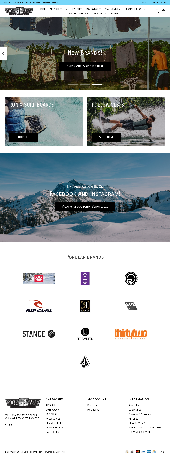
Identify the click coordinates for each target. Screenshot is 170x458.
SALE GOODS (99, 13)
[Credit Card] (154, 451)
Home (42, 8)
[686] (39, 278)
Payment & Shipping (140, 414)
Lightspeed (61, 452)
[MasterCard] (138, 451)
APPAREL (50, 405)
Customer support (139, 432)
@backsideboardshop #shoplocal (85, 206)
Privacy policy (137, 423)
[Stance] (39, 334)
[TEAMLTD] (85, 334)
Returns (133, 418)
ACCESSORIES (53, 418)
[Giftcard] (132, 451)
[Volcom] (85, 361)
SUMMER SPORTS (55, 423)
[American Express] (149, 451)
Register (92, 405)
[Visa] (143, 451)
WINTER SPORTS (54, 427)
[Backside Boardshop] (19, 11)
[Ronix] (85, 306)
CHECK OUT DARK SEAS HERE (85, 66)
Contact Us (135, 409)
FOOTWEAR (51, 414)
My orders (93, 409)
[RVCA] (131, 306)
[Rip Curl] (39, 306)
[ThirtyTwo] (131, 334)
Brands (114, 13)
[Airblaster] (85, 278)
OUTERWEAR (52, 409)
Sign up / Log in (158, 3)
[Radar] (131, 278)
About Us (134, 405)
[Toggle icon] (157, 11)
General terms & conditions (145, 427)
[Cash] (127, 451)
